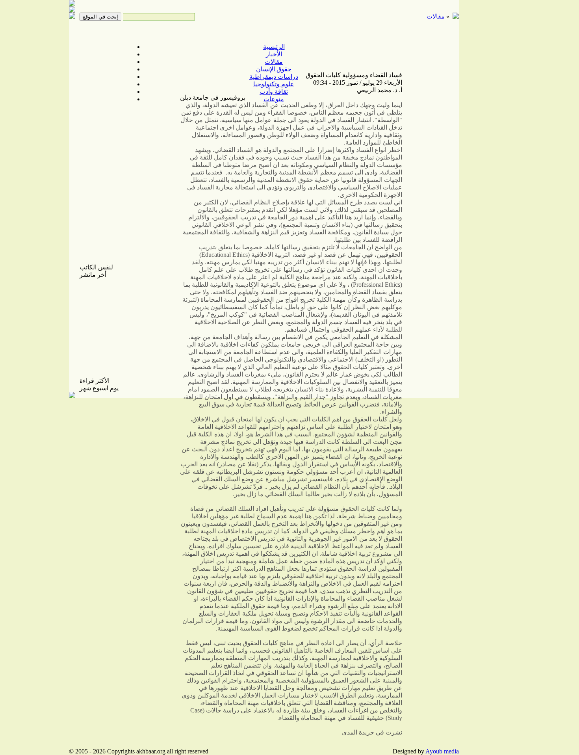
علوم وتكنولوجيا (273, 84)
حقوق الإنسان (273, 69)
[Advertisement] (486, 126)
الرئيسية (274, 46)
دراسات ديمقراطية (273, 76)
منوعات (274, 99)
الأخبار (274, 54)
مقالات (274, 61)
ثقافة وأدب (274, 91)
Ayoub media (442, 751)
